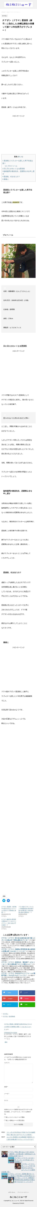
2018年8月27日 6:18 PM (10, 1032)
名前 (6, 1087)
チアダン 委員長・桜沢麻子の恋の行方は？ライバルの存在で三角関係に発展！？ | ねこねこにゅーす (18, 1026)
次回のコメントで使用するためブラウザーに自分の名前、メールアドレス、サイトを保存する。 (18, 1112)
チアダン (5, 1013)
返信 (6, 1042)
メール (6, 1093)
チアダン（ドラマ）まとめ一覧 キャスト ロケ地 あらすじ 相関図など (24, 1160)
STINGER (21, 1203)
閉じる (20, 156)
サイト (6, 1100)
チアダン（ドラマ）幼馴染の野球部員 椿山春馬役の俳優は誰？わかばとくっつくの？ (25, 1180)
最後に (5, 179)
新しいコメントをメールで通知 (15, 1117)
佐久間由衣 (12, 1016)
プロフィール (11, 166)
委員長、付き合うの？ (11, 176)
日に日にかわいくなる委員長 (13, 169)
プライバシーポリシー (23, 1192)
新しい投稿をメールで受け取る (15, 1120)
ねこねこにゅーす (18, 1197)
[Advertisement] (18, 135)
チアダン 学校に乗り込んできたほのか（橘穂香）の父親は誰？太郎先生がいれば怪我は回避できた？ (21, 1154)
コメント (7, 1062)
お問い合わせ (11, 1192)
